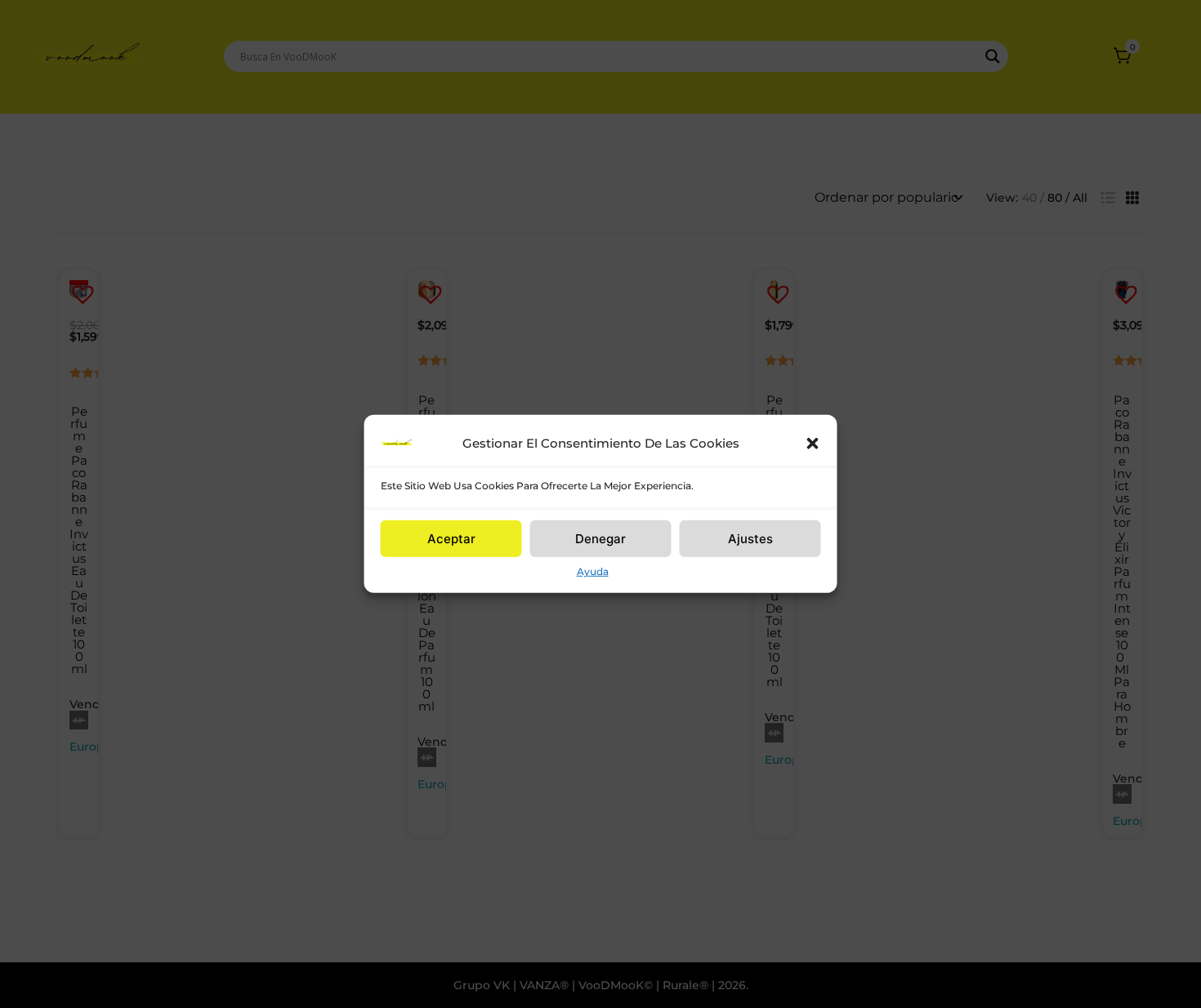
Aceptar (451, 538)
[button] (813, 443)
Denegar (600, 538)
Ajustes (750, 538)
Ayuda (593, 571)
